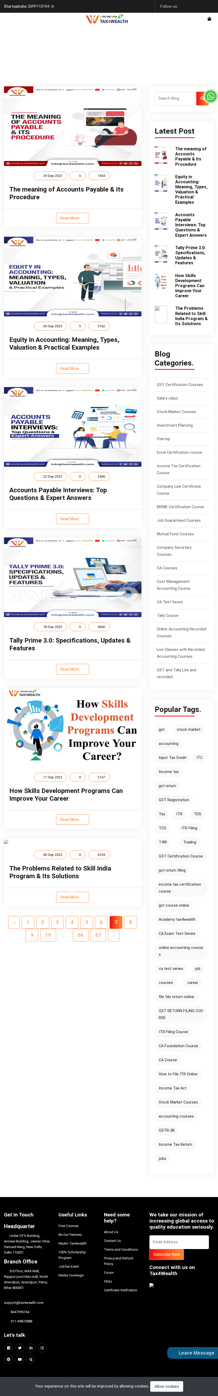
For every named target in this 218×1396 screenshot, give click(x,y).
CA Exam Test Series (177, 933)
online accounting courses (181, 951)
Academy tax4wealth (177, 919)
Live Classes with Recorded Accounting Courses (181, 653)
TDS (197, 814)
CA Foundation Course (178, 1046)
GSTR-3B (167, 1130)
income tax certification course (180, 888)
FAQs (108, 1281)
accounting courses (176, 1116)
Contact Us (112, 1241)
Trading (189, 842)
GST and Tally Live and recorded (176, 673)
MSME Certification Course (180, 507)
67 (98, 935)
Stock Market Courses (176, 412)
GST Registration (174, 800)
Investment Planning (175, 425)
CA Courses (167, 568)
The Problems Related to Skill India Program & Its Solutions (60, 872)
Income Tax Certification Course (178, 469)
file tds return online (176, 997)
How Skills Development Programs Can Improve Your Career (66, 794)
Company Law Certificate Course (179, 490)
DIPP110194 (27, 6)
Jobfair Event (68, 1266)
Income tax (169, 772)
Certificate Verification (120, 1290)
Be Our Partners (70, 1235)
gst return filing (172, 870)
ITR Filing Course (173, 1032)
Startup (163, 439)
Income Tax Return (175, 1144)
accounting (168, 743)
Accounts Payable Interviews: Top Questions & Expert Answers (58, 494)
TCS (162, 828)
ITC (199, 758)
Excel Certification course (179, 452)
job (197, 968)
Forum (109, 1273)
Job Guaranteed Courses (179, 520)
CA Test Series (170, 602)
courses (166, 983)
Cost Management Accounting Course (173, 585)
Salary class (167, 398)
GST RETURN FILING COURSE (181, 1014)
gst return (167, 786)
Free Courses (68, 1226)
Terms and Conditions (121, 1249)
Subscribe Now (166, 1254)
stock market (188, 729)
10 (48, 935)
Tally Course (167, 615)
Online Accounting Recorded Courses (181, 632)
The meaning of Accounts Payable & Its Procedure (191, 156)
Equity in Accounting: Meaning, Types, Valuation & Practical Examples (64, 343)
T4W (163, 842)
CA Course (168, 1060)
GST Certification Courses (180, 385)
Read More (70, 218)
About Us (111, 1232)
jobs (162, 1158)
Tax (162, 814)
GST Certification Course (181, 856)
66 (80, 935)
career (192, 983)
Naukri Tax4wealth (72, 1243)
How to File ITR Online (178, 1074)
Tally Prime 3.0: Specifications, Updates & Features (190, 255)
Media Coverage (70, 1275)
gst (162, 729)
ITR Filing (189, 828)
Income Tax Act (173, 1088)
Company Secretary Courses (174, 551)
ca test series (171, 968)
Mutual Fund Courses (175, 534)
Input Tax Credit (173, 758)
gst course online (174, 905)
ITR (179, 814)
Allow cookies (166, 1386)
